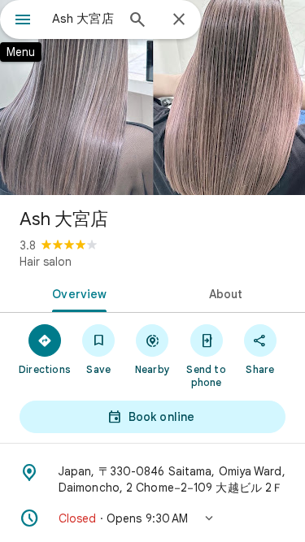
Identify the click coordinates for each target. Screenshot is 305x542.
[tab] (76, 292)
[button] (152, 518)
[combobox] (83, 18)
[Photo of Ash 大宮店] (152, 97)
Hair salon (46, 261)
